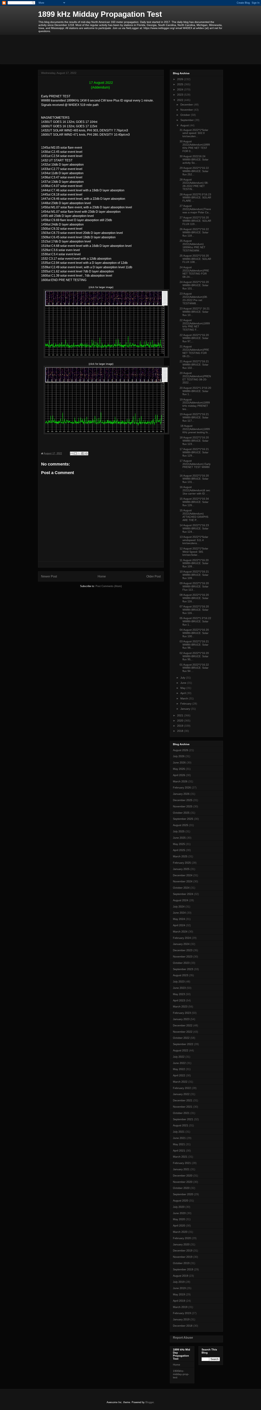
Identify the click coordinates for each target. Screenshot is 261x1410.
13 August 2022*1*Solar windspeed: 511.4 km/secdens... (194, 540)
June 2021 (179, 1137)
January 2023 (181, 1019)
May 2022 (179, 1069)
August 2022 (180, 1050)
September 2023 (183, 969)
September (187, 120)
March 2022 (180, 1081)
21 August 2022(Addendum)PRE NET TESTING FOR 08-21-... (194, 351)
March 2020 (180, 1231)
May (183, 687)
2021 (180, 715)
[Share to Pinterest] (86, 453)
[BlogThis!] (75, 453)
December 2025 (182, 800)
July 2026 (179, 756)
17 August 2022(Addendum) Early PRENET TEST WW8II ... (195, 465)
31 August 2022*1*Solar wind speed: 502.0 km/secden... (194, 133)
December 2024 (182, 875)
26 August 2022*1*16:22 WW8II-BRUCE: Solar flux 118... (194, 232)
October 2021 (181, 1112)
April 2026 (179, 775)
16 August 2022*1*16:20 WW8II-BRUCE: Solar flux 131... (194, 479)
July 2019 (179, 1281)
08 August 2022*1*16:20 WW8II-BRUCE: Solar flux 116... (194, 598)
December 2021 (182, 1100)
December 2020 (182, 1175)
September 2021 (183, 1119)
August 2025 (180, 825)
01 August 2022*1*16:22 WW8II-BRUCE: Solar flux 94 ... (194, 668)
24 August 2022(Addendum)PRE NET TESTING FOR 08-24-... (194, 272)
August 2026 (180, 750)
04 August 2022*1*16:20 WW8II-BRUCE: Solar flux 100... (194, 633)
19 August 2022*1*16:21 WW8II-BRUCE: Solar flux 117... (194, 417)
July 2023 (179, 981)
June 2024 (179, 912)
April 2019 (179, 1300)
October (185, 114)
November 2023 (182, 956)
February (186, 703)
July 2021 (179, 1131)
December (187, 104)
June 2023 (179, 987)
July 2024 (179, 906)
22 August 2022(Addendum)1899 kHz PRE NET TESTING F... (195, 325)
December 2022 (182, 1025)
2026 (180, 79)
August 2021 (180, 1125)
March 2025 (180, 856)
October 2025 (181, 812)
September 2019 (183, 1269)
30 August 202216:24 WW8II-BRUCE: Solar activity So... (194, 159)
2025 (180, 84)
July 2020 (179, 1206)
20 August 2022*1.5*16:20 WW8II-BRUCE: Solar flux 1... (195, 391)
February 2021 (182, 1162)
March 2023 (180, 1006)
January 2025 (181, 868)
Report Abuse (183, 1337)
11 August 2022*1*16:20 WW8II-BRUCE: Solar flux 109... (194, 563)
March (184, 698)
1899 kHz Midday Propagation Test (100, 14)
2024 (180, 89)
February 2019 (182, 1313)
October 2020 (181, 1187)
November (187, 109)
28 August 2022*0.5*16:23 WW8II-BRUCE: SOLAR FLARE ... (195, 197)
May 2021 (179, 1144)
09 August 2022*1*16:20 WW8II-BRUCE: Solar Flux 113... (194, 586)
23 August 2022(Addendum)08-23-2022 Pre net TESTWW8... (194, 298)
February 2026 (182, 787)
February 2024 (182, 937)
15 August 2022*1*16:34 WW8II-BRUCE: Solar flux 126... (194, 502)
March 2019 (180, 1307)
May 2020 (179, 1219)
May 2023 (179, 994)
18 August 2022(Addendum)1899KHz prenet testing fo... (195, 429)
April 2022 (179, 1075)
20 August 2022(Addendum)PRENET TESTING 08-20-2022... (195, 377)
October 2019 (181, 1263)
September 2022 (183, 1044)
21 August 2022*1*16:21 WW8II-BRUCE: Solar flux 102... (194, 364)
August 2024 (180, 900)
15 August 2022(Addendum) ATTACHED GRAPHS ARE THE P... (194, 515)
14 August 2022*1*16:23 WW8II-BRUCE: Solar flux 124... (194, 528)
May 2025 (179, 844)
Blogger (149, 1402)
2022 (180, 99)
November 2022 (182, 1031)
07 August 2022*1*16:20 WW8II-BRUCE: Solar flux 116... (194, 609)
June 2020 (179, 1213)
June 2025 (179, 837)
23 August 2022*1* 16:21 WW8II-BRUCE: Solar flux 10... (195, 311)
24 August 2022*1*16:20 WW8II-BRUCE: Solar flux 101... (194, 285)
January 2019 (181, 1319)
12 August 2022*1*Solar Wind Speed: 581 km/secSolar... (194, 551)
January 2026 (181, 793)
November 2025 (182, 806)
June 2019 (179, 1288)
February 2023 (182, 1012)
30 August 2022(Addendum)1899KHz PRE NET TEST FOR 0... (195, 146)
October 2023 (181, 962)
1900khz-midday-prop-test (181, 1374)
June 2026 (179, 762)
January (185, 708)
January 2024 (181, 943)
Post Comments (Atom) (109, 586)
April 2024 (179, 925)
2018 (180, 730)
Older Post (153, 576)
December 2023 (182, 950)
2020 (180, 720)
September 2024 (183, 893)
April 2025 (179, 850)
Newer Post (49, 576)
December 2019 (182, 1250)
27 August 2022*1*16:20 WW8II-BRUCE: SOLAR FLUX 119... (195, 220)
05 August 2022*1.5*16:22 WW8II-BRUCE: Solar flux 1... (195, 621)
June (183, 682)
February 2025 (182, 862)
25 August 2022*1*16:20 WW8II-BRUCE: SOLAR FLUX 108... (195, 259)
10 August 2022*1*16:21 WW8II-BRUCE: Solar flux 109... (194, 575)
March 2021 (180, 1156)
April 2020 (179, 1225)
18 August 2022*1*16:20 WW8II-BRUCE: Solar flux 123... (194, 440)
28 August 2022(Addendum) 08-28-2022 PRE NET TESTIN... (194, 184)
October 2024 (181, 887)
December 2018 (182, 1325)
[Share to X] (79, 453)
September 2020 (183, 1194)
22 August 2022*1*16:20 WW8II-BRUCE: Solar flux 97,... (194, 338)
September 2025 (183, 818)
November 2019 (182, 1256)
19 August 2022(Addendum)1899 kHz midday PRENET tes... (195, 404)
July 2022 (179, 1056)
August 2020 (180, 1200)
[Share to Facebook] (83, 453)
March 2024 (180, 931)
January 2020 (181, 1244)
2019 (180, 725)
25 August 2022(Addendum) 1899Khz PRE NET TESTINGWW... (192, 245)
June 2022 (179, 1063)
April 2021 (179, 1150)
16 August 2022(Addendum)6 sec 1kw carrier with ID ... (195, 490)
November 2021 (182, 1106)
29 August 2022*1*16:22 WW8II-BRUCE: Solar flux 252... (194, 171)
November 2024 (182, 881)
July (183, 677)
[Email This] (72, 453)
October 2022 (181, 1037)
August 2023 (180, 975)
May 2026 (179, 768)
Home (102, 576)
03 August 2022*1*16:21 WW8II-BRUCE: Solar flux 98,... (194, 644)
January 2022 (181, 1094)
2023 (180, 94)
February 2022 (182, 1088)
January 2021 (181, 1169)
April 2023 (179, 1000)
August (185, 125)
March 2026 (180, 781)
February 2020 (182, 1238)
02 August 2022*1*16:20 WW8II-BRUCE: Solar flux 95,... (194, 656)
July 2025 (179, 831)
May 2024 (179, 918)
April (183, 693)
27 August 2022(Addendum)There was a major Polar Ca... (195, 209)
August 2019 (180, 1275)
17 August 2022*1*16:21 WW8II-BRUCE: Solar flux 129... (194, 452)
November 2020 (182, 1181)
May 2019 (179, 1294)
